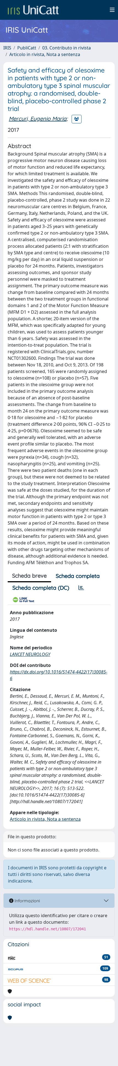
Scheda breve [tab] (29, 575)
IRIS (7, 48)
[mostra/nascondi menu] (112, 10)
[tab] (81, 588)
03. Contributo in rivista (66, 48)
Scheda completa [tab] (78, 575)
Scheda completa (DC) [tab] (40, 587)
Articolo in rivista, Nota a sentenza (44, 54)
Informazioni (26, 900)
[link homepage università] (33, 9)
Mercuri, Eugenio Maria (37, 118)
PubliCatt (26, 48)
